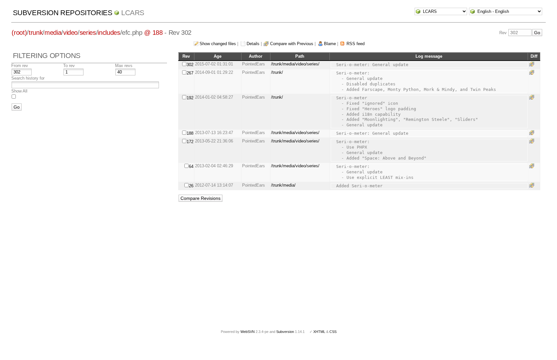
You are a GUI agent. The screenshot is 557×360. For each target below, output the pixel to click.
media (52, 32)
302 (190, 64)
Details (253, 43)
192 (190, 97)
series (88, 32)
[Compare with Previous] (533, 64)
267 (190, 73)
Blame (330, 43)
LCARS (132, 13)
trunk (36, 32)
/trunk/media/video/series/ (295, 64)
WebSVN (247, 332)
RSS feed (356, 43)
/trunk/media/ (283, 185)
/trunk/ (277, 72)
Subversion (285, 332)
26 (191, 185)
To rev (69, 65)
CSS (333, 332)
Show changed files (218, 43)
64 (191, 166)
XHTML (319, 332)
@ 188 (153, 32)
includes (109, 32)
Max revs (123, 65)
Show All (19, 91)
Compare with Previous (291, 43)
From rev (19, 65)
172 (190, 141)
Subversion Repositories (62, 13)
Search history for (27, 78)
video (70, 32)
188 (190, 133)
